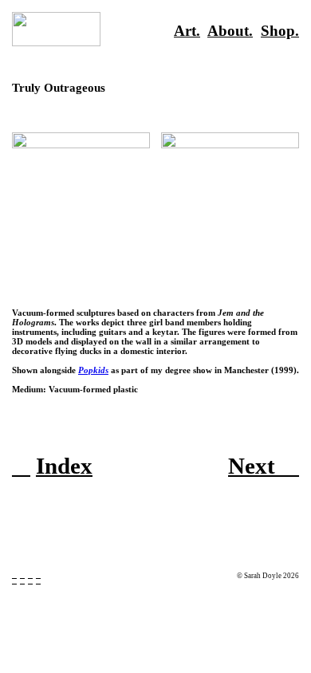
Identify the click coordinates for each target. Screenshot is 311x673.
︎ (30, 575)
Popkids (93, 370)
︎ (21, 465)
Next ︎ (263, 465)
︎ (14, 575)
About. (230, 30)
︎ (22, 575)
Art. (187, 30)
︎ (38, 575)
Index (64, 465)
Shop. (280, 30)
